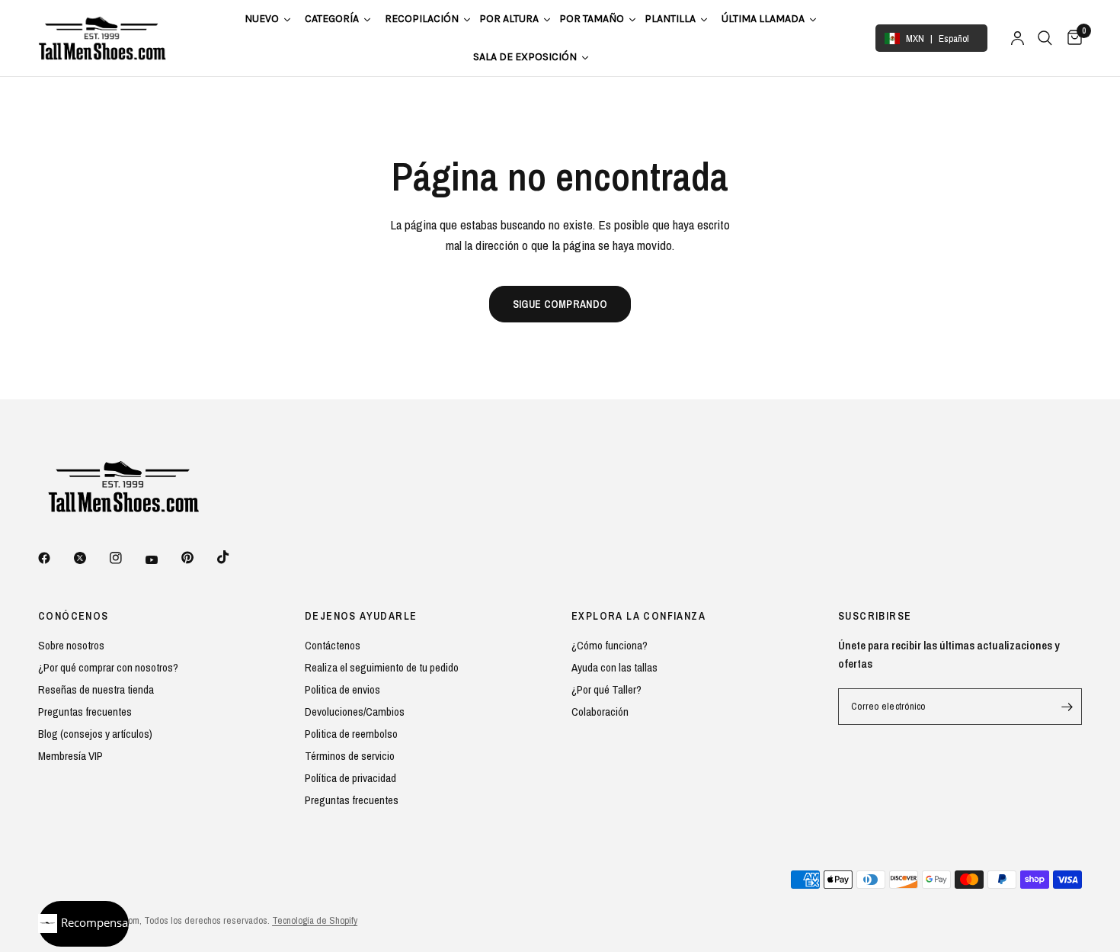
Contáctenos (332, 645)
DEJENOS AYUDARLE (361, 616)
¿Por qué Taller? (606, 689)
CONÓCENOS (73, 616)
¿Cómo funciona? (609, 645)
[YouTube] (162, 559)
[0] (1071, 38)
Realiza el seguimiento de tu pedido (382, 667)
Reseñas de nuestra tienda (96, 689)
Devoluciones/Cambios (355, 712)
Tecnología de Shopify (314, 920)
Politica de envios (342, 689)
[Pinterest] (198, 557)
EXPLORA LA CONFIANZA (638, 616)
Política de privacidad (350, 778)
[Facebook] (55, 558)
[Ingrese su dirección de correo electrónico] (1066, 706)
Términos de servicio (350, 756)
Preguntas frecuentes (85, 712)
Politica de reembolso (351, 734)
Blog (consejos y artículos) (95, 734)
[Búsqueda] (1045, 38)
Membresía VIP (70, 756)
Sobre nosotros (71, 645)
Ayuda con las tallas (614, 667)
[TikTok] (234, 557)
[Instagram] (126, 558)
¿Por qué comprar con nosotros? (108, 667)
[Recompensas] (83, 924)
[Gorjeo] (90, 558)
